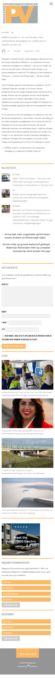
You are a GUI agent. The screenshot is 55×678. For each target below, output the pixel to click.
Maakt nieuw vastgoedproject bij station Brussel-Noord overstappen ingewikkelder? (30, 197)
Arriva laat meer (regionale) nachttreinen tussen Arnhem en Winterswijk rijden (26, 236)
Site (3, 329)
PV (9, 51)
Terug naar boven (27, 654)
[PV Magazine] (21, 23)
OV (12, 32)
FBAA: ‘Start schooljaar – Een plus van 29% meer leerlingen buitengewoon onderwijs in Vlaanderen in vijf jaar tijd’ (33, 181)
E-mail (5, 322)
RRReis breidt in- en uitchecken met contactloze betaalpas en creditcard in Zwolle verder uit (24, 41)
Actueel (5, 32)
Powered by (23, 666)
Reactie (5, 284)
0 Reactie (17, 51)
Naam (4, 311)
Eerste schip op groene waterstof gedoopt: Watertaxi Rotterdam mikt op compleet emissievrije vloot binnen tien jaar (28, 248)
